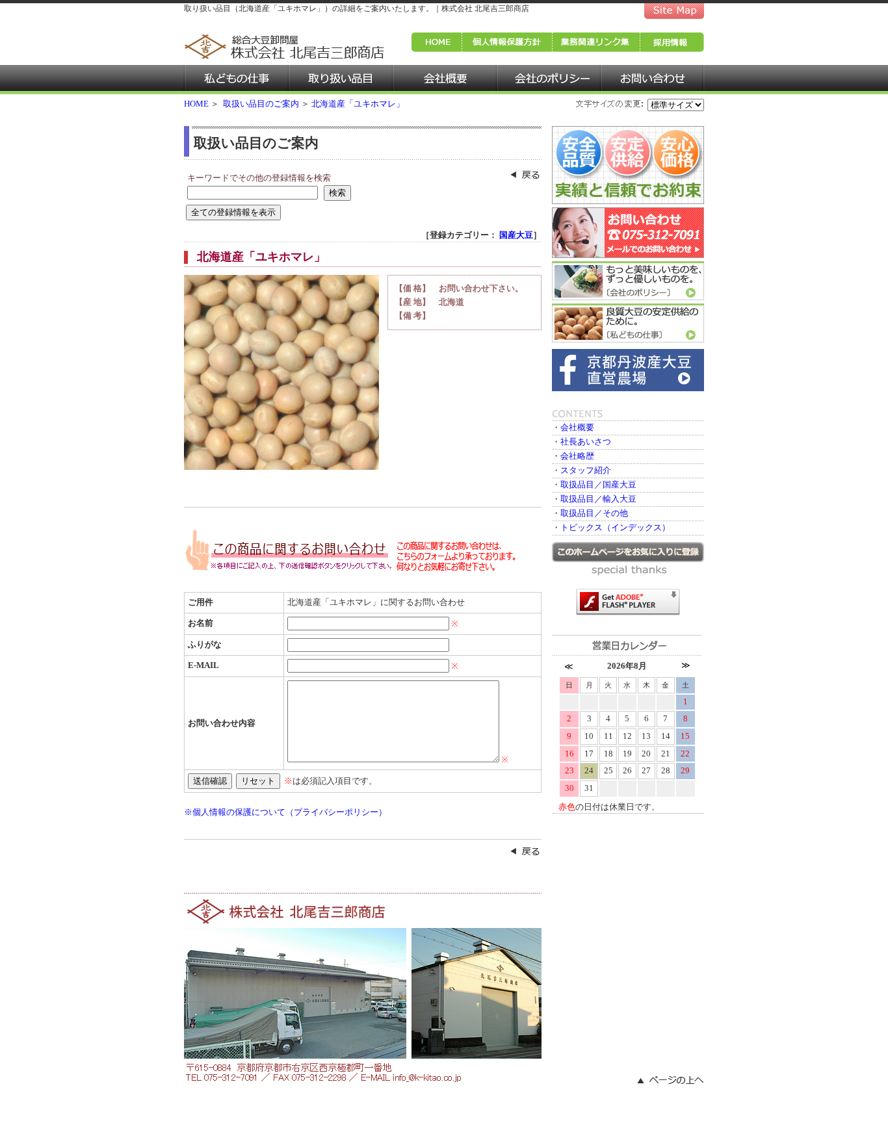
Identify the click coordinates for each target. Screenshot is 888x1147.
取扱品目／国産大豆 (598, 484)
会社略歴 (577, 456)
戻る (525, 851)
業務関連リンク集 (596, 42)
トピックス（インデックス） (615, 527)
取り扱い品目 (341, 79)
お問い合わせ (652, 79)
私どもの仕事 (236, 79)
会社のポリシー (549, 79)
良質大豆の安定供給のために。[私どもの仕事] (628, 322)
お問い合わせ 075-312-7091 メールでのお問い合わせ (628, 232)
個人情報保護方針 (507, 42)
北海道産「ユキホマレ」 (357, 104)
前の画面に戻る (525, 175)
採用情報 (672, 42)
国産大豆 (516, 235)
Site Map (674, 9)
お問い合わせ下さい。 (481, 288)
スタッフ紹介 (585, 470)
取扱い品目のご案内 (261, 104)
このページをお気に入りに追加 (628, 552)
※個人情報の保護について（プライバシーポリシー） (285, 812)
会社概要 (445, 79)
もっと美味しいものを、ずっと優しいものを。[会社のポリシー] (628, 280)
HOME (436, 42)
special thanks (630, 570)
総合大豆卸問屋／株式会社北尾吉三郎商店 (284, 46)
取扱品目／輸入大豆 (598, 499)
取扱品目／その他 (594, 513)
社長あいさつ (585, 441)
